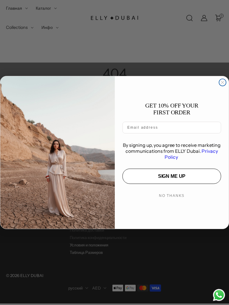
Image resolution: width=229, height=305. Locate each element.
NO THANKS (172, 196)
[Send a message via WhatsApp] (219, 295)
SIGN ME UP (172, 176)
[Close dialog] (222, 82)
